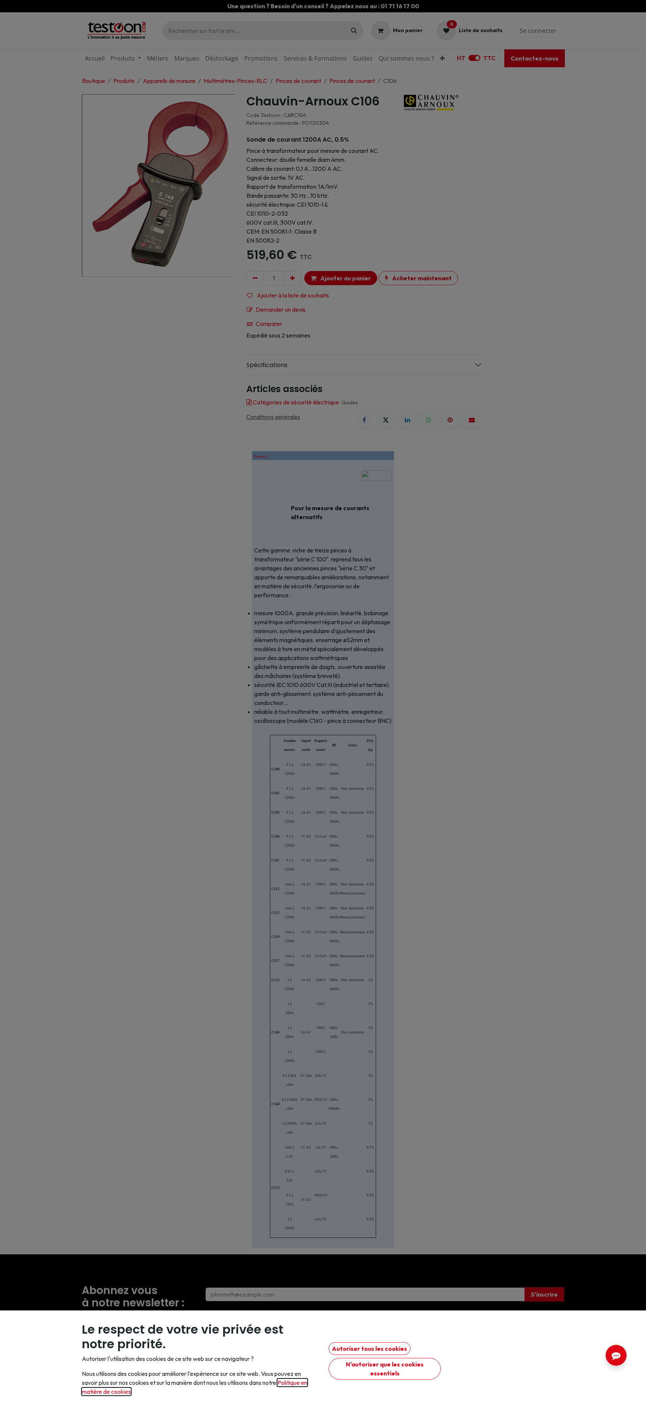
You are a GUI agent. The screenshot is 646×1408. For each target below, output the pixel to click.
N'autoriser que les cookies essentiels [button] (385, 1369)
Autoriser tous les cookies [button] (369, 1348)
